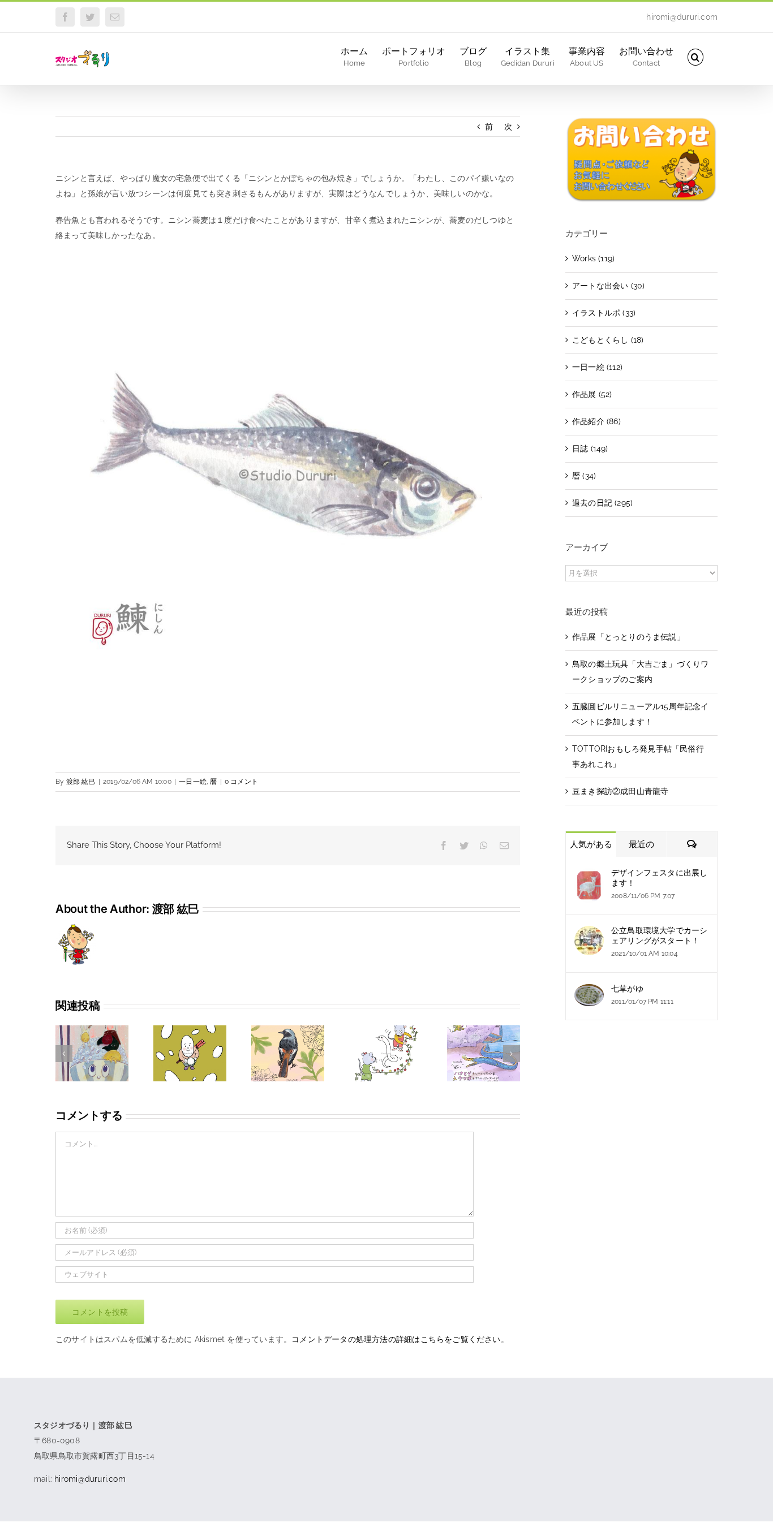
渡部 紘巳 (81, 782)
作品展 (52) (592, 394)
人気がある (591, 844)
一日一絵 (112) (597, 367)
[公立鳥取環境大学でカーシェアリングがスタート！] (589, 933)
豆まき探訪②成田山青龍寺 (620, 791)
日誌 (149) (590, 448)
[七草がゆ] (589, 991)
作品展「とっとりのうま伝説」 (628, 636)
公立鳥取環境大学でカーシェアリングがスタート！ (659, 935)
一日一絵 (193, 782)
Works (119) (593, 258)
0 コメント (241, 782)
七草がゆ (627, 988)
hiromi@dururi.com (682, 16)
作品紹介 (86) (596, 421)
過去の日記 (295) (602, 502)
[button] (695, 56)
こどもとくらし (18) (608, 339)
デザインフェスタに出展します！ (659, 877)
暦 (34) (584, 475)
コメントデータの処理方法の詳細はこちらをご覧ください (395, 1339)
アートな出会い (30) (608, 285)
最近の (641, 844)
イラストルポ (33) (603, 312)
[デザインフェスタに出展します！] (589, 875)
